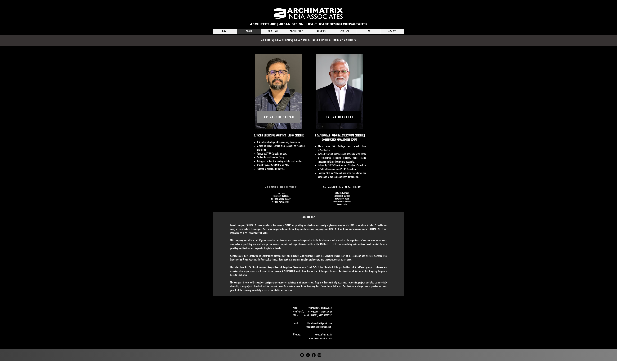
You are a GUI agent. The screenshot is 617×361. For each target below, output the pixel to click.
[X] (308, 355)
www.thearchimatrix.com (320, 338)
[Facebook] (314, 355)
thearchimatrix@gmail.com (318, 326)
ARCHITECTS (267, 40)
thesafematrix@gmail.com (319, 323)
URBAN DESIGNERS (283, 40)
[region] (278, 91)
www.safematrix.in (323, 334)
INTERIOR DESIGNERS (322, 40)
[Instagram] (319, 355)
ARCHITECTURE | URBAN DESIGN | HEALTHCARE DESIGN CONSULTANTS (308, 24)
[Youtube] (302, 355)
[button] (297, 31)
